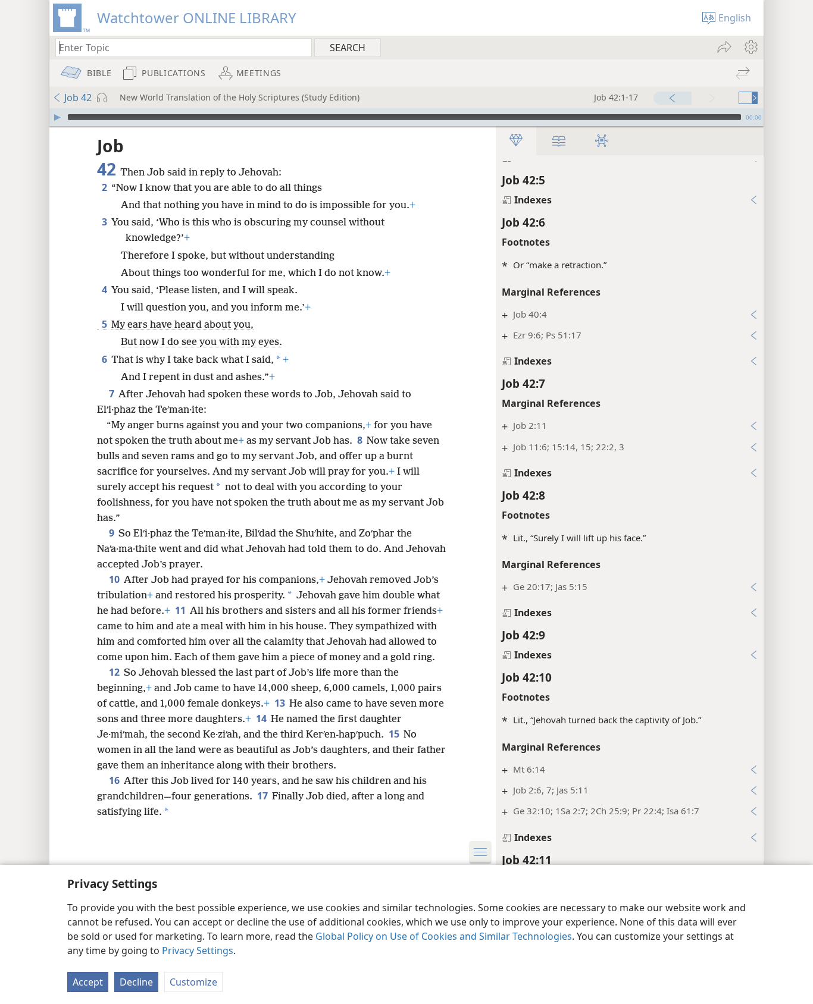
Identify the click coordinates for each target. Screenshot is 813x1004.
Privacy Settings (197, 950)
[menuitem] (750, 47)
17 (263, 795)
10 (115, 579)
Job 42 (78, 97)
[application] (406, 117)
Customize (193, 982)
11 (181, 610)
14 (262, 718)
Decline (136, 982)
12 (115, 672)
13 (280, 703)
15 (395, 734)
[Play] (57, 117)
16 (115, 780)
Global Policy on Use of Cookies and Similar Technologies (443, 936)
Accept (88, 982)
